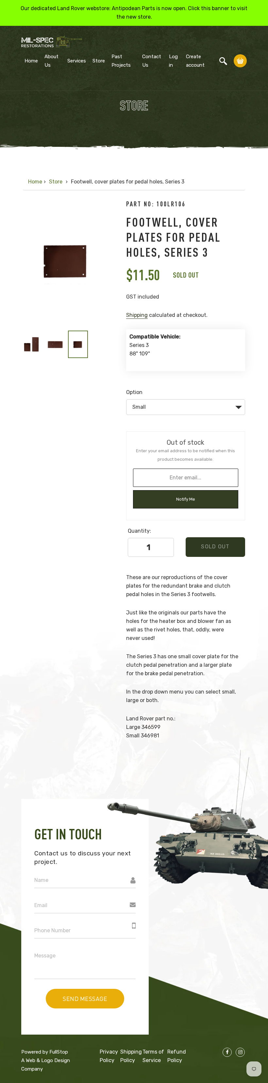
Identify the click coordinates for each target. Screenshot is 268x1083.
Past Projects (121, 61)
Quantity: (139, 531)
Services (76, 61)
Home (31, 61)
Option (134, 392)
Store (98, 61)
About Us (51, 61)
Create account (195, 61)
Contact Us (151, 61)
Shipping (137, 315)
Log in (173, 61)
